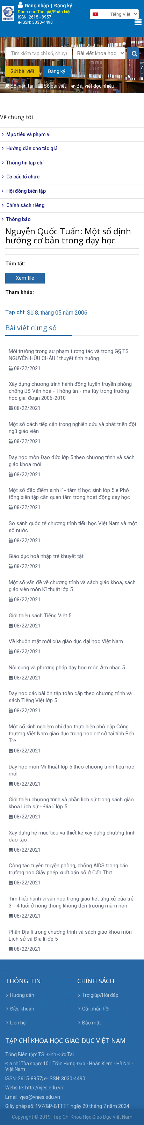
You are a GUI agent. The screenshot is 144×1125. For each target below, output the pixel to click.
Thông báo (18, 219)
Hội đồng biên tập (26, 191)
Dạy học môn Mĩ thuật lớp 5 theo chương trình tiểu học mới (71, 770)
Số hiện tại (21, 86)
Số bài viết (54, 86)
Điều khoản (22, 1009)
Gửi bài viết (22, 71)
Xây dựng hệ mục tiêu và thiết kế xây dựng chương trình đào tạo (72, 836)
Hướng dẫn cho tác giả (32, 148)
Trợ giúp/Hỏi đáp (100, 995)
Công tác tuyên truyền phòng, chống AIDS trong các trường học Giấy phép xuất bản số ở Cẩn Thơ (68, 869)
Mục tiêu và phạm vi (28, 134)
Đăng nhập (36, 5)
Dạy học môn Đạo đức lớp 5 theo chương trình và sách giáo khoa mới (72, 461)
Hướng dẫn (22, 995)
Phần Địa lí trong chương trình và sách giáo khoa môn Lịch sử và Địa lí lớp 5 (70, 935)
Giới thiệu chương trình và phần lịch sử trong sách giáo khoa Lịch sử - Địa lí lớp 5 (71, 803)
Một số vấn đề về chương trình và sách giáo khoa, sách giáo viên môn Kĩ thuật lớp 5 (72, 586)
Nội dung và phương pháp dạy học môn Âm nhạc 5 (67, 667)
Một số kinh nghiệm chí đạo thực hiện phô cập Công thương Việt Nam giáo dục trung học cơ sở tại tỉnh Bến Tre (71, 733)
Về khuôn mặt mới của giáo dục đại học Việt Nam (66, 641)
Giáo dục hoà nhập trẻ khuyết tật (46, 556)
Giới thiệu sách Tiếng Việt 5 (40, 615)
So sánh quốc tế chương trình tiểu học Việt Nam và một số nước (73, 527)
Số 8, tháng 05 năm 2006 (57, 312)
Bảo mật (91, 1022)
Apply (133, 53)
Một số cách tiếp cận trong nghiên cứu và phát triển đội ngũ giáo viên (72, 427)
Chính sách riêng (25, 205)
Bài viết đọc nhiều (94, 86)
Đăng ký (63, 5)
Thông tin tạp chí (25, 163)
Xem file (25, 278)
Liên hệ (18, 1022)
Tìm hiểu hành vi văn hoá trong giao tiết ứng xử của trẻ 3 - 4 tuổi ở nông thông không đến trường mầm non (71, 902)
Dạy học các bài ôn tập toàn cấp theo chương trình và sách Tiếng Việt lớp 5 (70, 697)
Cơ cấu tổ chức (22, 176)
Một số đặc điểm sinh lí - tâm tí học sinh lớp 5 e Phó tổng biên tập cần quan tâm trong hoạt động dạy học (69, 493)
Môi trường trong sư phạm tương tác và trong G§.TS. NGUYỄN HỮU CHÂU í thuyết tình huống (69, 354)
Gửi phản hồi (95, 1009)
